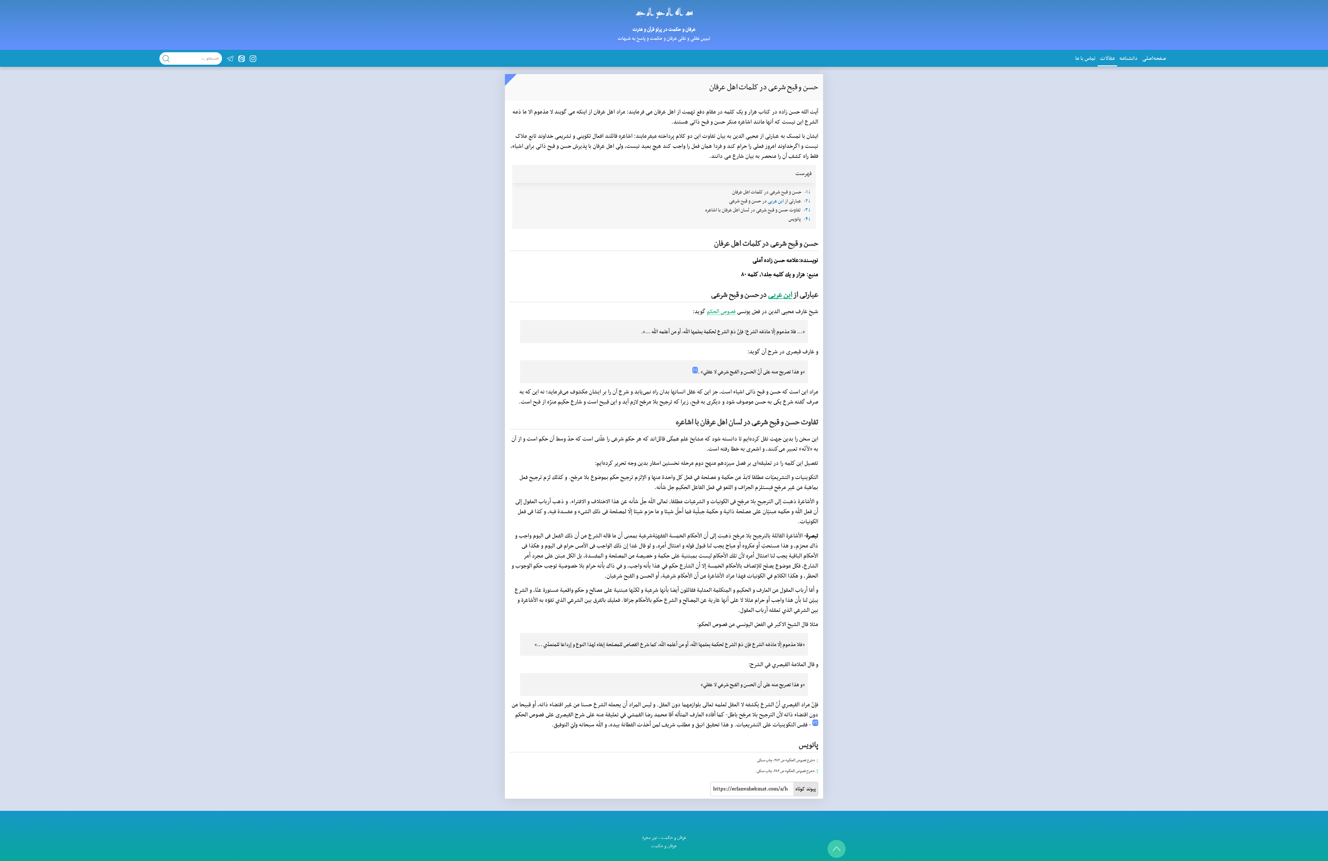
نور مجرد (649, 838)
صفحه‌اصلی (1154, 58)
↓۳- (807, 210)
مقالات (1107, 58)
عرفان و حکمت (673, 838)
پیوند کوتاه (805, 789)
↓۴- (807, 219)
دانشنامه (1128, 58)
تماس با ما (1085, 58)
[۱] (695, 370)
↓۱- (807, 192)
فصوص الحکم (721, 312)
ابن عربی (776, 201)
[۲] (815, 722)
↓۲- (807, 201)
